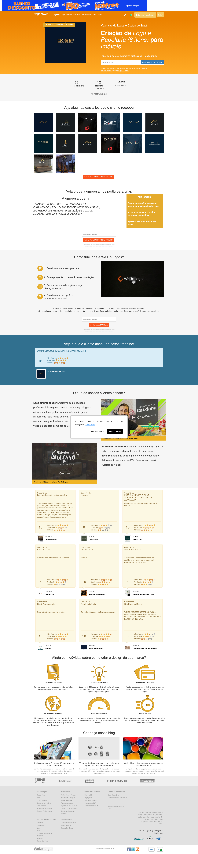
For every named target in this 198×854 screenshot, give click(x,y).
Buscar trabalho (66, 825)
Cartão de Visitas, (135, 68)
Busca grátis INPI (90, 803)
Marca (39, 831)
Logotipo (40, 822)
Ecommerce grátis (90, 800)
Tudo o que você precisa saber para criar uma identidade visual (143, 204)
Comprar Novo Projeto (146, 15)
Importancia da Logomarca (69, 806)
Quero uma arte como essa (152, 62)
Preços (63, 14)
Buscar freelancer (66, 800)
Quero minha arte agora (98, 176)
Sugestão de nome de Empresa (44, 834)
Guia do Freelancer (67, 828)
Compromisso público (44, 803)
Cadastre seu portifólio (68, 822)
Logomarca (40, 825)
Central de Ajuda (113, 795)
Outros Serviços (42, 841)
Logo (38, 828)
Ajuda (100, 14)
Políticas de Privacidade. (107, 246)
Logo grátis (88, 797)
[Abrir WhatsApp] (5, 848)
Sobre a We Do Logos (44, 811)
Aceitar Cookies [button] (115, 431)
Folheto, (109, 71)
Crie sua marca (99, 324)
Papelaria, (144, 68)
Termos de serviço (67, 803)
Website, (103, 71)
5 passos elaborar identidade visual (142, 223)
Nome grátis (88, 795)
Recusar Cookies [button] (97, 431)
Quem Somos (41, 795)
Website (40, 838)
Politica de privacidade (44, 808)
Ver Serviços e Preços (68, 795)
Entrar (160, 15)
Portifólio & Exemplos (68, 797)
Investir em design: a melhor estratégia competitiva (142, 214)
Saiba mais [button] (90, 425)
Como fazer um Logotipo (69, 808)
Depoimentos (86, 14)
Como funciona (42, 800)
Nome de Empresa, (123, 68)
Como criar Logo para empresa (68, 812)
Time (38, 797)
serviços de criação (123, 71)
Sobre (94, 14)
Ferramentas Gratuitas (91, 806)
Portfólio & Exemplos (73, 14)
